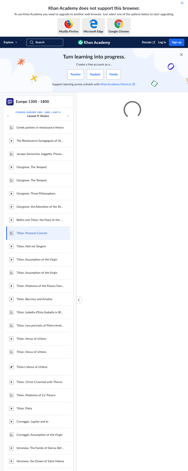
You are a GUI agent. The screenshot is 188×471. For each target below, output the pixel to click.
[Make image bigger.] (132, 344)
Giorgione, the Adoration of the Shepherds (40, 206)
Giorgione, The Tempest (32, 167)
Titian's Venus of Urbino (32, 367)
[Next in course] (68, 116)
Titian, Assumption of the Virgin (37, 259)
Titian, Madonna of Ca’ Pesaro (36, 395)
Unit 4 (57, 112)
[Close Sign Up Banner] (181, 54)
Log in (162, 42)
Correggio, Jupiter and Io (32, 421)
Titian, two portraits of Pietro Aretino (40, 325)
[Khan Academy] (94, 42)
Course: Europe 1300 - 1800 (33, 112)
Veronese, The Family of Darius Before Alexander (40, 448)
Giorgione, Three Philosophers (36, 193)
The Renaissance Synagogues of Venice (40, 140)
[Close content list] (79, 300)
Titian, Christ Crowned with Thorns (39, 382)
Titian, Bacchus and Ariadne (34, 299)
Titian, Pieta (24, 408)
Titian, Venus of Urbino (31, 338)
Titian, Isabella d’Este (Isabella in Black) (40, 312)
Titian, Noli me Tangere (31, 246)
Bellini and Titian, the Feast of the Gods (40, 220)
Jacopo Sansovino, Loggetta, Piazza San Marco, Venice (40, 154)
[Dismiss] (182, 3)
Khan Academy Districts (115, 84)
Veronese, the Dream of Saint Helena (40, 461)
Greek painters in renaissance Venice (40, 127)
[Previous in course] (8, 116)
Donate (147, 42)
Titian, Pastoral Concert (32, 233)
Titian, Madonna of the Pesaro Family (40, 286)
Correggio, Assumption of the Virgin (40, 434)
